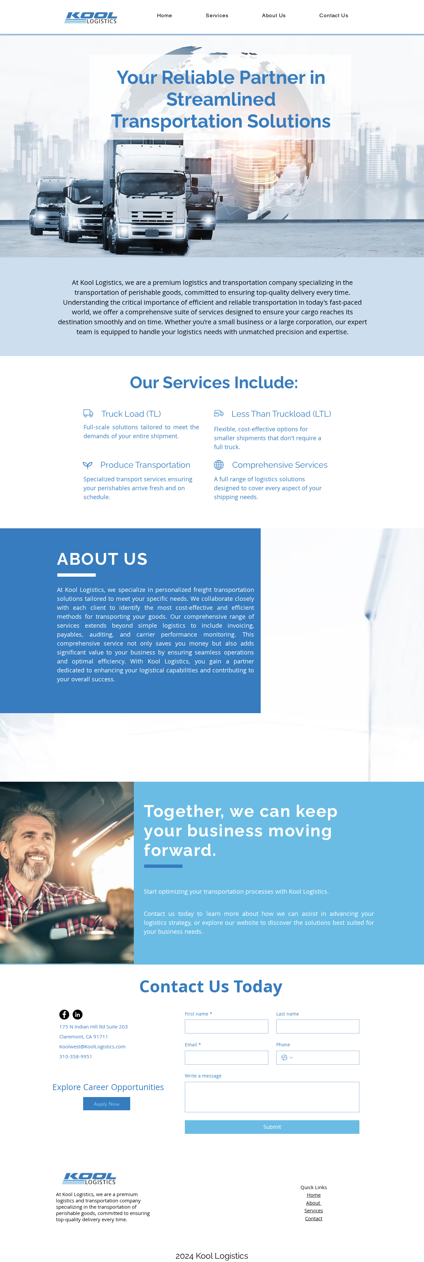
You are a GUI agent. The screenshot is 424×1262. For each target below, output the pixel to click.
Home (314, 1194)
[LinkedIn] (77, 1015)
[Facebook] (64, 1015)
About (313, 1202)
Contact (313, 1218)
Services (313, 1210)
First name (198, 1014)
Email (193, 1044)
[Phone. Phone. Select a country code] (287, 1058)
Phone (283, 1044)
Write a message (203, 1076)
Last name (287, 1014)
